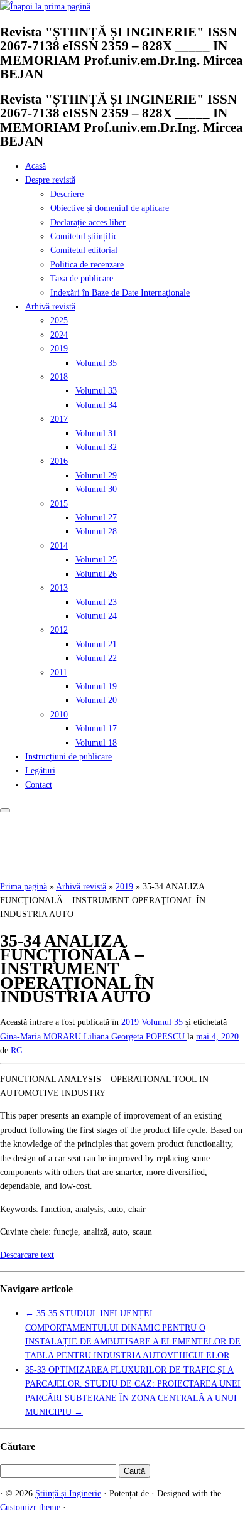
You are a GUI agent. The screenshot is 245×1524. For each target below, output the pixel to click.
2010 (59, 714)
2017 (59, 419)
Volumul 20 (96, 700)
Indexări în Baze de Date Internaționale (120, 293)
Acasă (35, 166)
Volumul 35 (96, 363)
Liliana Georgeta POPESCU (135, 1036)
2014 (59, 545)
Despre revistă (50, 180)
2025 (59, 320)
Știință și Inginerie (68, 1493)
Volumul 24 (96, 616)
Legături (40, 770)
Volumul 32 (96, 447)
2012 (59, 630)
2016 (59, 461)
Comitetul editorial (83, 250)
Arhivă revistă (50, 306)
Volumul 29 (96, 475)
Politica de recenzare (87, 264)
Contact (38, 785)
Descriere (67, 194)
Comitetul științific (83, 236)
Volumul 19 (96, 686)
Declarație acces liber (88, 222)
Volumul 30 (96, 489)
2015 (59, 503)
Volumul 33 (96, 390)
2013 (59, 588)
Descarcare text (27, 1255)
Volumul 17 (96, 728)
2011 (58, 672)
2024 (59, 335)
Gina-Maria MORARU (42, 1036)
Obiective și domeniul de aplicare (109, 208)
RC (16, 1050)
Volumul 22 (96, 658)
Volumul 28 (96, 531)
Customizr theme (30, 1507)
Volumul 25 (96, 559)
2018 (59, 377)
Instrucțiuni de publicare (68, 756)
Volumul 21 (96, 644)
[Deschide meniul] (5, 810)
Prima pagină (23, 886)
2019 (59, 348)
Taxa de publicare (81, 278)
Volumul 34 (96, 405)
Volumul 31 (96, 433)
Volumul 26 (96, 574)
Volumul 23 (96, 602)
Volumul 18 (96, 743)
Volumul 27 (96, 517)
